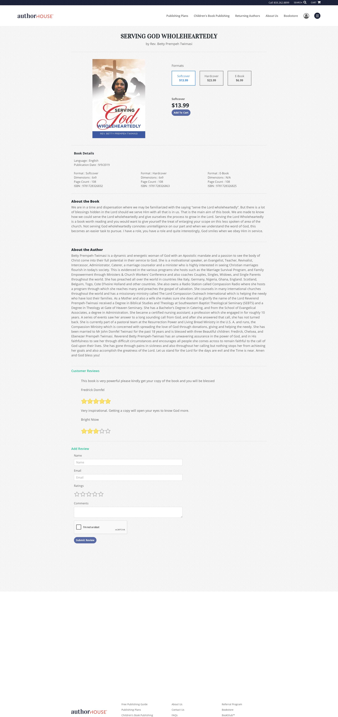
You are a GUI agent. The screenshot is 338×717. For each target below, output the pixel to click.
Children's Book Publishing (212, 16)
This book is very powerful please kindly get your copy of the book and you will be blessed (148, 381)
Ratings (79, 486)
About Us (272, 16)
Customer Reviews (85, 371)
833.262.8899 (281, 2)
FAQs (175, 715)
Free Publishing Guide (134, 704)
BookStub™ (228, 715)
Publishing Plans (177, 16)
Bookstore (291, 16)
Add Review (80, 449)
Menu (318, 15)
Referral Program (232, 704)
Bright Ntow (90, 419)
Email (77, 471)
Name (78, 455)
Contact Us (178, 709)
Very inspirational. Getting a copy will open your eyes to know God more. (135, 410)
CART (314, 2)
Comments (81, 503)
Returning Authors (247, 16)
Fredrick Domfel (93, 390)
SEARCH (298, 2)
